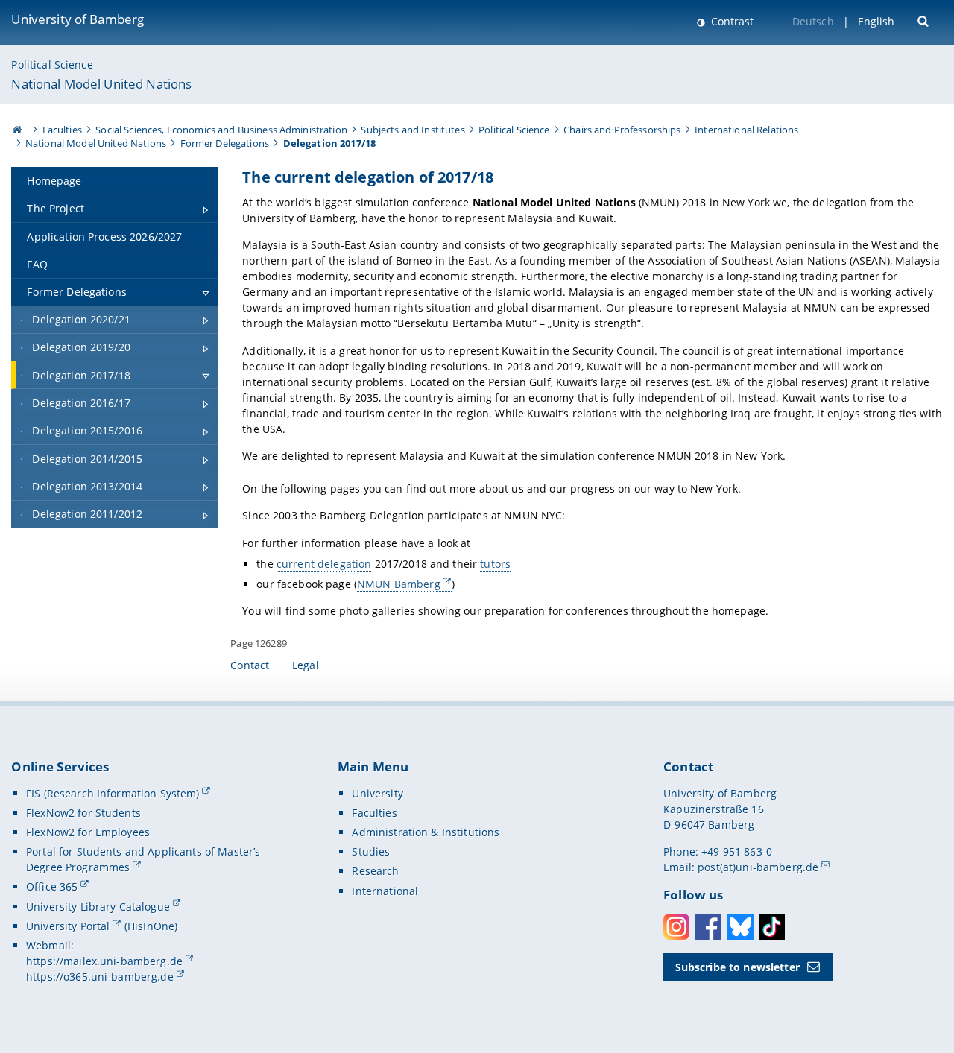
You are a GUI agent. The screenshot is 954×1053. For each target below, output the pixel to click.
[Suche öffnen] (924, 19)
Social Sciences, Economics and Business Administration (221, 129)
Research (375, 871)
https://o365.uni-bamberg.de (100, 977)
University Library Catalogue (98, 906)
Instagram (676, 927)
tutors (495, 564)
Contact (249, 665)
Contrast (731, 21)
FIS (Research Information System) (113, 793)
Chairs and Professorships (622, 129)
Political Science (51, 64)
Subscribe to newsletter (737, 967)
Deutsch (813, 21)
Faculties (62, 129)
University (377, 793)
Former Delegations (225, 143)
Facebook (708, 927)
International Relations (746, 129)
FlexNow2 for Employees (88, 832)
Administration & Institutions (425, 832)
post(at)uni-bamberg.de (758, 867)
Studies (371, 851)
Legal (305, 665)
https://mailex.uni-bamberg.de (104, 961)
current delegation (324, 564)
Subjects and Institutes (412, 129)
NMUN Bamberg (398, 584)
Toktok (772, 927)
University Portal (68, 926)
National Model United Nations (101, 83)
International (385, 891)
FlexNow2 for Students (83, 813)
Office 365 (52, 886)
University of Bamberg (77, 19)
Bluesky (740, 927)
